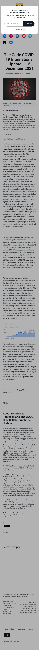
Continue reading (19, 29)
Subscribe (28, 24)
